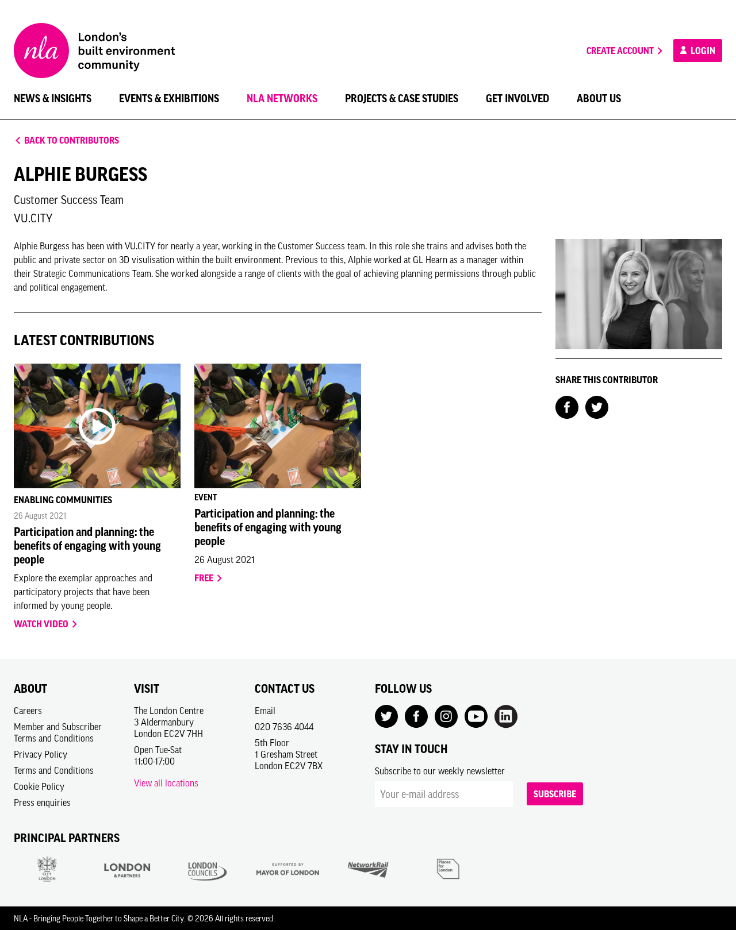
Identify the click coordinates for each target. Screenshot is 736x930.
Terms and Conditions (54, 770)
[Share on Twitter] (596, 406)
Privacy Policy (40, 754)
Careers (28, 710)
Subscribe (555, 794)
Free (204, 578)
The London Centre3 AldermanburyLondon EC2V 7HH (169, 722)
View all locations (166, 783)
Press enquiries (42, 802)
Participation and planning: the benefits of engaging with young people (87, 546)
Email (265, 710)
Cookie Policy (39, 786)
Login (702, 50)
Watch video (42, 624)
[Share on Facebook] (566, 406)
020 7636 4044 (284, 726)
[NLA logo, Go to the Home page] (94, 50)
